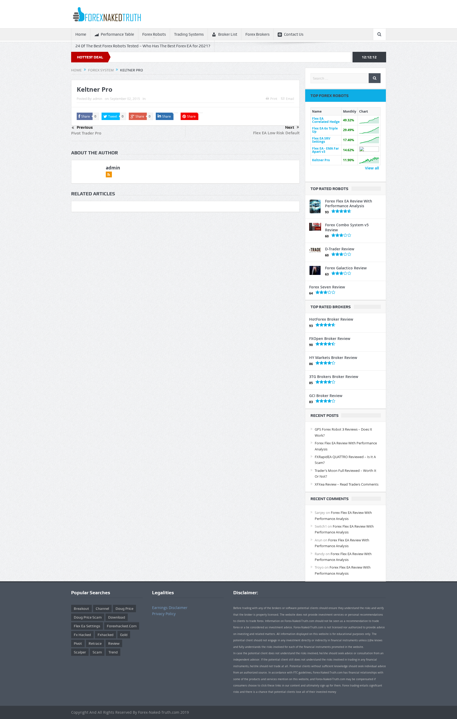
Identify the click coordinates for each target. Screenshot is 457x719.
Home (80, 34)
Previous (85, 127)
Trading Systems (189, 34)
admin (97, 98)
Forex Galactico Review (346, 267)
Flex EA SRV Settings (321, 140)
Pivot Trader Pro (86, 133)
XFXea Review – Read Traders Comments (346, 484)
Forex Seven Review (327, 286)
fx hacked (82, 635)
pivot (78, 643)
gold (123, 635)
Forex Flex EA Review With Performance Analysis (348, 203)
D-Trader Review (339, 248)
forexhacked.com (121, 626)
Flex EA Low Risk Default (276, 133)
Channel (102, 608)
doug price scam (88, 617)
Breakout (81, 608)
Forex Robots (154, 34)
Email (290, 98)
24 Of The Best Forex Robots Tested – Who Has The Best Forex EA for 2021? (142, 46)
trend (113, 652)
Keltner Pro (321, 160)
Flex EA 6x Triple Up (325, 130)
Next (289, 127)
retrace (95, 643)
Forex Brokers (257, 34)
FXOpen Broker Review (329, 338)
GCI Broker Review (325, 395)
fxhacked (105, 635)
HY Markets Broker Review (333, 357)
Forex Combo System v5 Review (347, 227)
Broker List (227, 34)
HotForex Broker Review (331, 319)
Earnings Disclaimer (170, 607)
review (114, 643)
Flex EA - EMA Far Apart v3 (325, 150)
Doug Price (124, 608)
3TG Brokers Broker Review (333, 376)
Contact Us (293, 34)
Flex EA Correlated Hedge (326, 120)
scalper (80, 652)
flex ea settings (87, 626)
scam (97, 652)
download (116, 617)
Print (273, 98)
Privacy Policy (164, 613)
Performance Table (117, 34)
